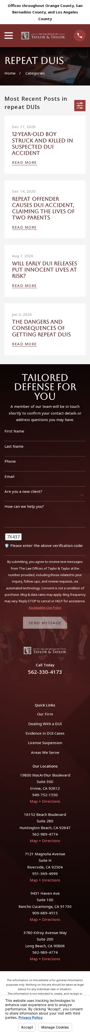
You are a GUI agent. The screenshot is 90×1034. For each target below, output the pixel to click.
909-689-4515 (45, 912)
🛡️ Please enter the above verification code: (43, 545)
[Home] (43, 35)
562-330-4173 (45, 672)
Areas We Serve (45, 752)
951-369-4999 (45, 873)
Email (9, 476)
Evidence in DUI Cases (45, 733)
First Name (14, 431)
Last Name (14, 446)
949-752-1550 (45, 794)
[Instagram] (51, 686)
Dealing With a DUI (45, 723)
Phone (10, 461)
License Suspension (45, 742)
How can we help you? (24, 506)
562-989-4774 (45, 834)
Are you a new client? (23, 491)
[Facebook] (39, 686)
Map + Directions (45, 801)
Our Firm (45, 713)
